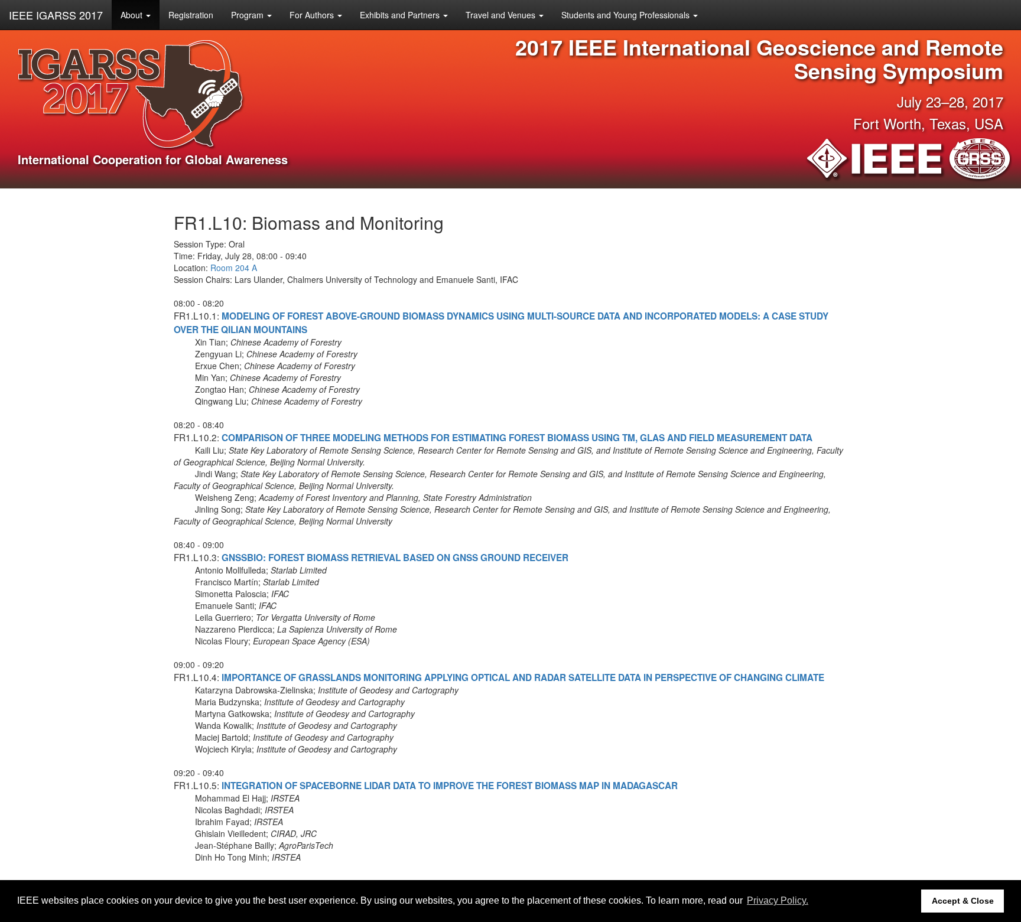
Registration (190, 15)
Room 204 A (233, 267)
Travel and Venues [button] (502, 15)
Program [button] (248, 15)
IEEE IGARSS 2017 (56, 14)
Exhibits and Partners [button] (401, 15)
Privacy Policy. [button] (777, 900)
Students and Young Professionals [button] (626, 15)
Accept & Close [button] (963, 900)
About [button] (133, 15)
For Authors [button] (313, 15)
